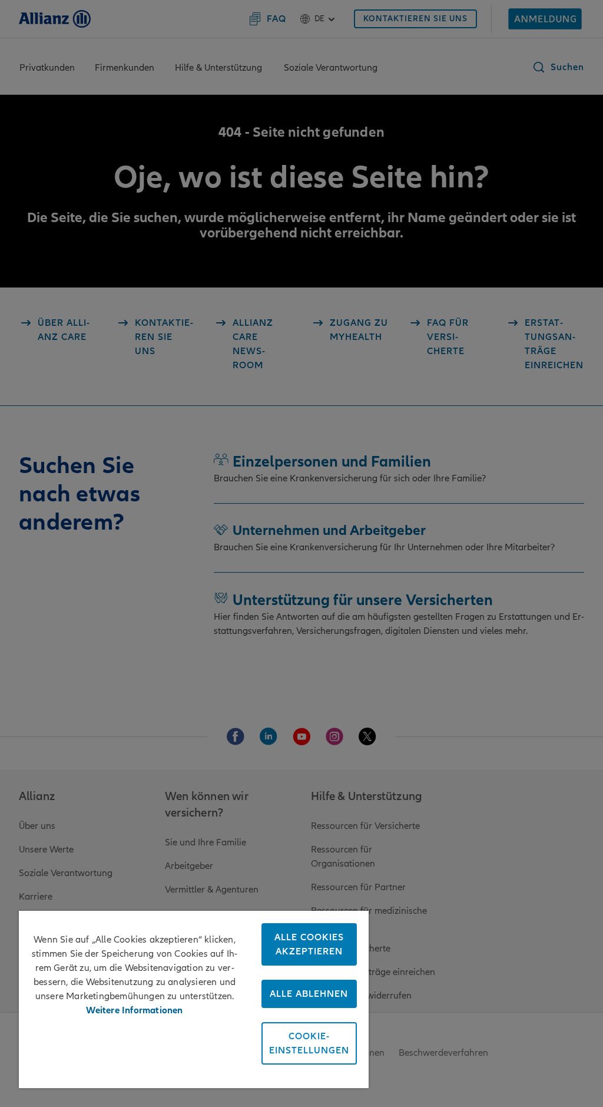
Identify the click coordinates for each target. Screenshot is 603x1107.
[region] (194, 999)
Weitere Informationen (134, 1010)
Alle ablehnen (309, 994)
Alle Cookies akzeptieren (309, 944)
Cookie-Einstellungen (309, 1043)
